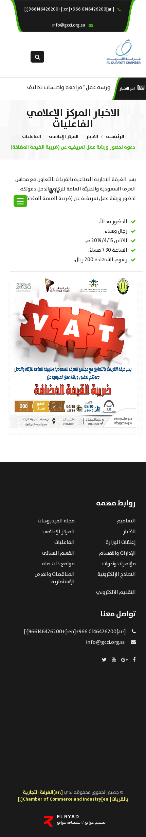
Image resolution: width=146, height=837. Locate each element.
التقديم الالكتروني (116, 592)
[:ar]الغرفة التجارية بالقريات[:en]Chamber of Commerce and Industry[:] (73, 796)
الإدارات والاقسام (117, 553)
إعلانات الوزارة (121, 542)
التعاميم (126, 521)
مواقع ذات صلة (58, 564)
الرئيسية (115, 136)
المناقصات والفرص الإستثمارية (55, 578)
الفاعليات (31, 136)
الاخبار (92, 136)
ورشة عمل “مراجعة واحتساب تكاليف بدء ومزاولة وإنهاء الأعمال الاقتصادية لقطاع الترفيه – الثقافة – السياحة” (69, 86)
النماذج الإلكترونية (116, 574)
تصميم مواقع (95, 822)
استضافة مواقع (69, 822)
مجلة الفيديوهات (56, 521)
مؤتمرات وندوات (119, 564)
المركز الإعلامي (63, 136)
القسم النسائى (58, 553)
